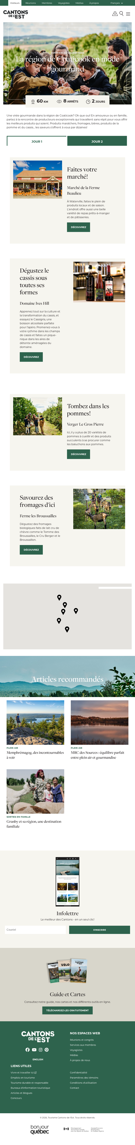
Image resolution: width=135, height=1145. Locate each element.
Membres (47, 2)
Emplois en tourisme (23, 1077)
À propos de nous (80, 1060)
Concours (16, 1098)
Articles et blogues (21, 1092)
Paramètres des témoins (84, 1077)
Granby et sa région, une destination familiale (34, 824)
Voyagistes (63, 2)
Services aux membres (83, 1044)
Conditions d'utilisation (83, 1082)
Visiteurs (14, 2)
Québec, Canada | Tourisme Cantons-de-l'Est (15, 14)
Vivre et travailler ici (22, 1072)
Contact (74, 1087)
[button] (59, 597)
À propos (94, 2)
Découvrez (78, 227)
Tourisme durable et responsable (29, 1082)
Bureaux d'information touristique (30, 1087)
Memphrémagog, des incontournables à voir (35, 755)
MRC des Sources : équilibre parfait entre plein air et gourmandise (97, 755)
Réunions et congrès (82, 1039)
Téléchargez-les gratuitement (67, 1010)
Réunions (31, 2)
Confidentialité (78, 1072)
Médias (79, 2)
